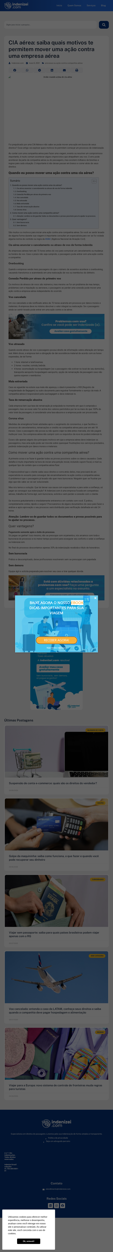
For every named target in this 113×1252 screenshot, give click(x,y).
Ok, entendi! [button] (28, 1241)
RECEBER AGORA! (56, 640)
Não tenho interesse (56, 648)
